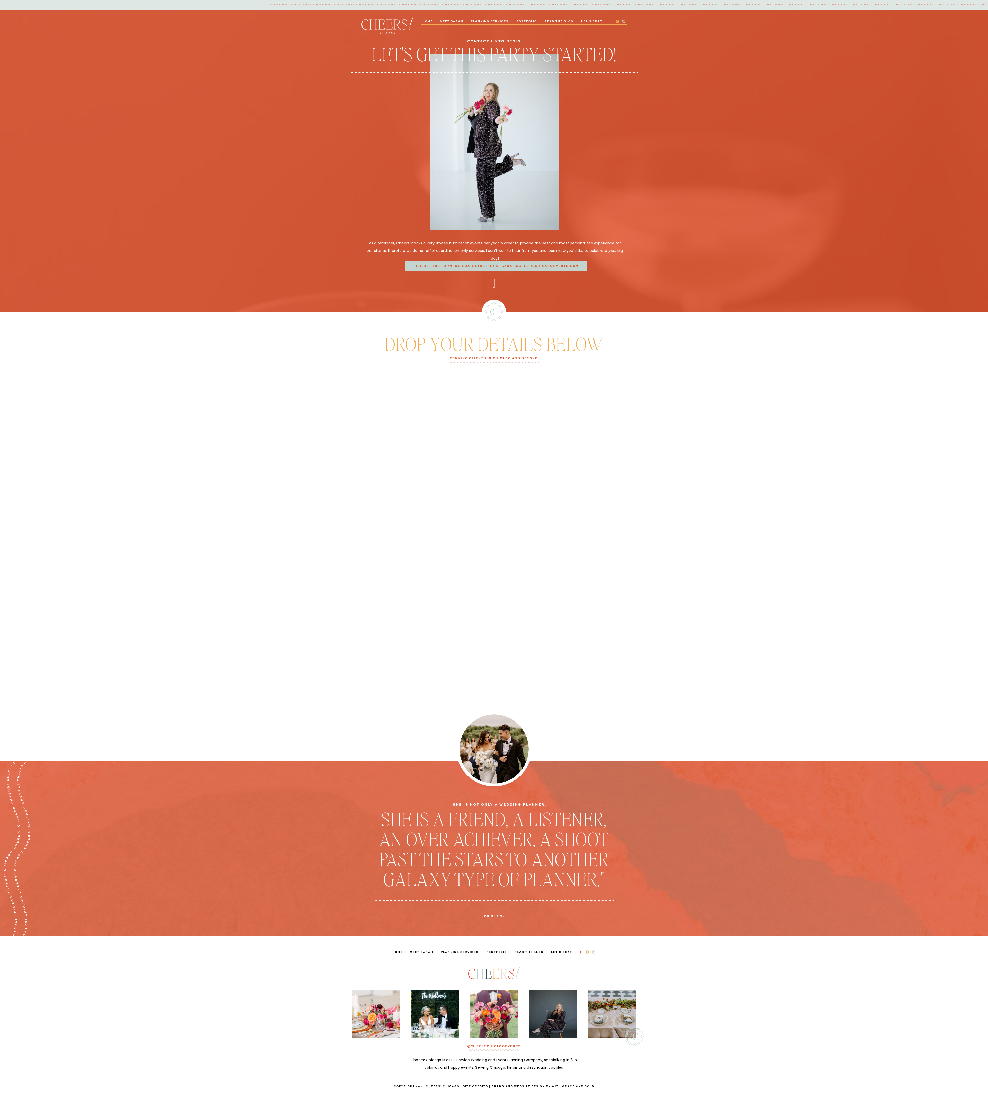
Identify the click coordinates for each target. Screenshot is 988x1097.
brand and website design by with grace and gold (542, 1086)
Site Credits (475, 1086)
